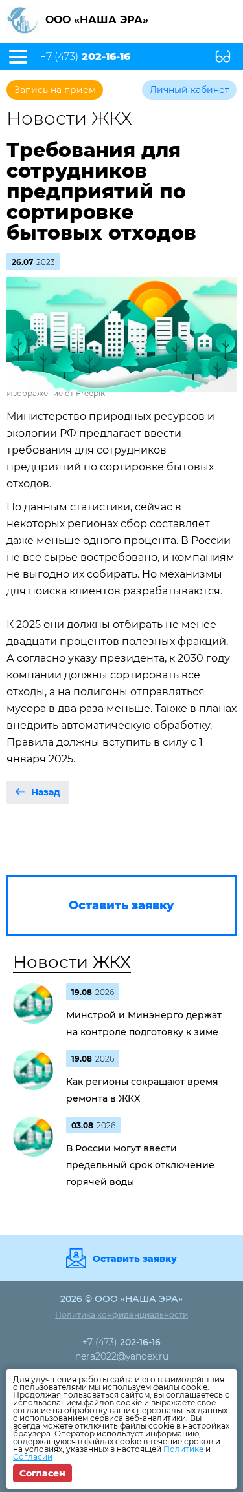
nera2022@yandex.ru (121, 1356)
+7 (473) (85, 57)
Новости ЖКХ (72, 962)
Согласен (42, 1473)
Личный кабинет (189, 90)
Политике (183, 1449)
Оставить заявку (135, 1258)
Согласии (32, 1457)
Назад (45, 792)
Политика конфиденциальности (121, 1314)
